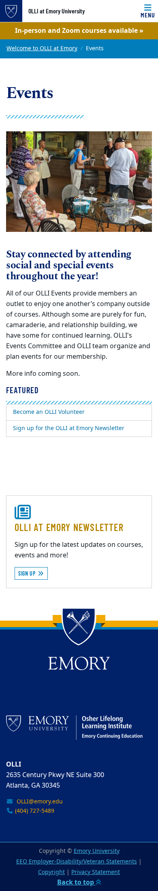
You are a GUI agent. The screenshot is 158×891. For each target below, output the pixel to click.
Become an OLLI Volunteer (49, 412)
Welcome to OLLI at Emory (41, 48)
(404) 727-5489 (33, 811)
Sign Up (27, 573)
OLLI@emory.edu (38, 801)
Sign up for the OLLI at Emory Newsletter (68, 428)
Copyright (51, 872)
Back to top (76, 882)
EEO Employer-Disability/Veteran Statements (76, 861)
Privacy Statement (95, 872)
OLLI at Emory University (56, 11)
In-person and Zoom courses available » (79, 31)
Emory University (97, 851)
